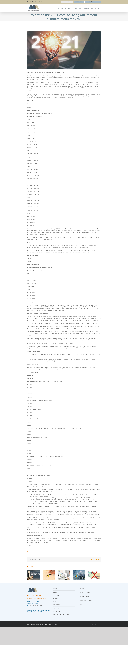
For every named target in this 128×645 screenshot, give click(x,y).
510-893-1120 (32, 607)
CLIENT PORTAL (78, 1)
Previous (93, 26)
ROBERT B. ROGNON (86, 601)
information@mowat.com (41, 1)
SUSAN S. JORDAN (85, 597)
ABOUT (55, 592)
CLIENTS (55, 598)
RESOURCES (56, 605)
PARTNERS (81, 589)
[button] (98, 8)
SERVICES (56, 595)
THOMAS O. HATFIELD (86, 593)
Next (98, 26)
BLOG (55, 601)
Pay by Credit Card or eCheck (92, 1)
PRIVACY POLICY (55, 624)
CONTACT (56, 608)
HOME (55, 589)
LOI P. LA (82, 605)
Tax (28, 551)
